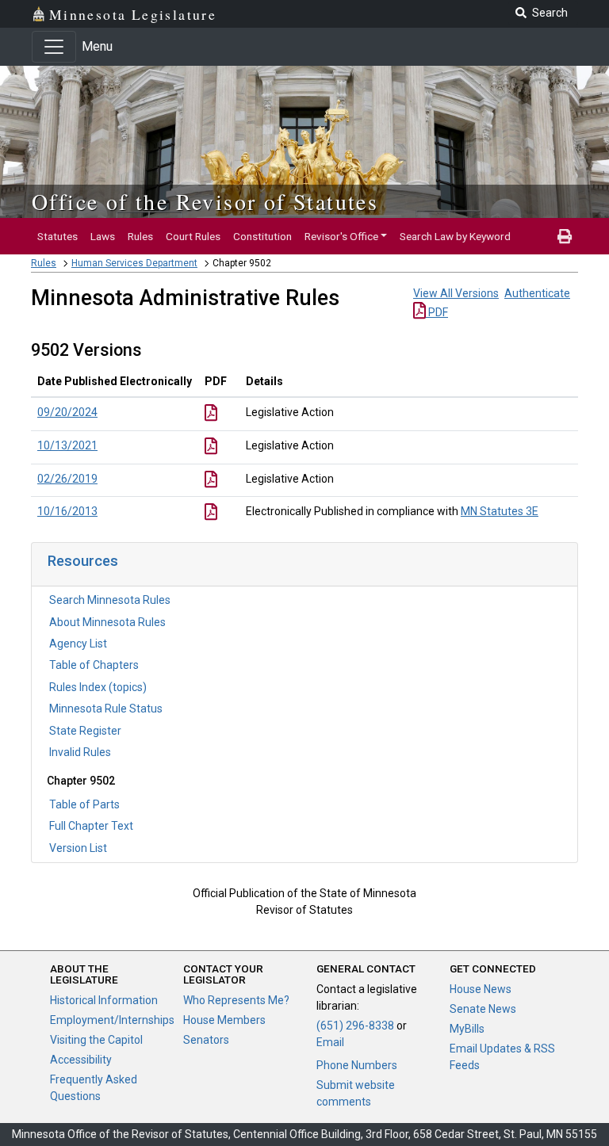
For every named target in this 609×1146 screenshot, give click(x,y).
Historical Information (104, 1000)
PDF (437, 312)
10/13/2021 (67, 445)
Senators (206, 1039)
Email (330, 1042)
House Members (224, 1020)
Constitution (262, 236)
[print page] (564, 236)
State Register (85, 730)
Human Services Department (134, 263)
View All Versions (456, 293)
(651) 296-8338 (355, 1025)
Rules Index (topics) (98, 687)
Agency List (78, 643)
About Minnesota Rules (107, 622)
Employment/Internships (112, 1020)
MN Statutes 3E (499, 511)
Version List (78, 848)
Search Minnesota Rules (109, 600)
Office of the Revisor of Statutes (205, 201)
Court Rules (193, 236)
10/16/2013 (67, 511)
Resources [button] (83, 560)
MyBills (467, 1028)
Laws (102, 236)
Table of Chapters (94, 665)
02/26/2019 (67, 478)
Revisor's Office (341, 236)
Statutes (57, 236)
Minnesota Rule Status (106, 708)
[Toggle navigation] (54, 47)
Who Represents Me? (236, 1000)
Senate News (483, 1009)
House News (480, 989)
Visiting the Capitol (96, 1039)
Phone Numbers (356, 1065)
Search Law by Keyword (455, 236)
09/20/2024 (67, 412)
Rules (140, 236)
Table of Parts (84, 804)
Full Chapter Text (91, 825)
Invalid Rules (80, 752)
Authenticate (537, 293)
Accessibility (81, 1059)
